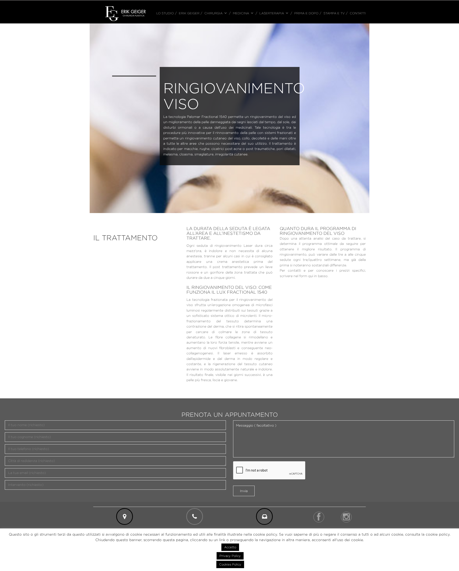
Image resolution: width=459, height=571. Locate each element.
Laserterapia (271, 13)
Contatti (358, 13)
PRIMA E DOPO (306, 13)
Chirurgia (213, 13)
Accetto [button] (230, 547)
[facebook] (318, 517)
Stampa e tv (334, 13)
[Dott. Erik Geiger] (125, 13)
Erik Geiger (189, 13)
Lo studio (165, 13)
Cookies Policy (230, 564)
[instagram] (346, 517)
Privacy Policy (230, 555)
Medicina (241, 13)
